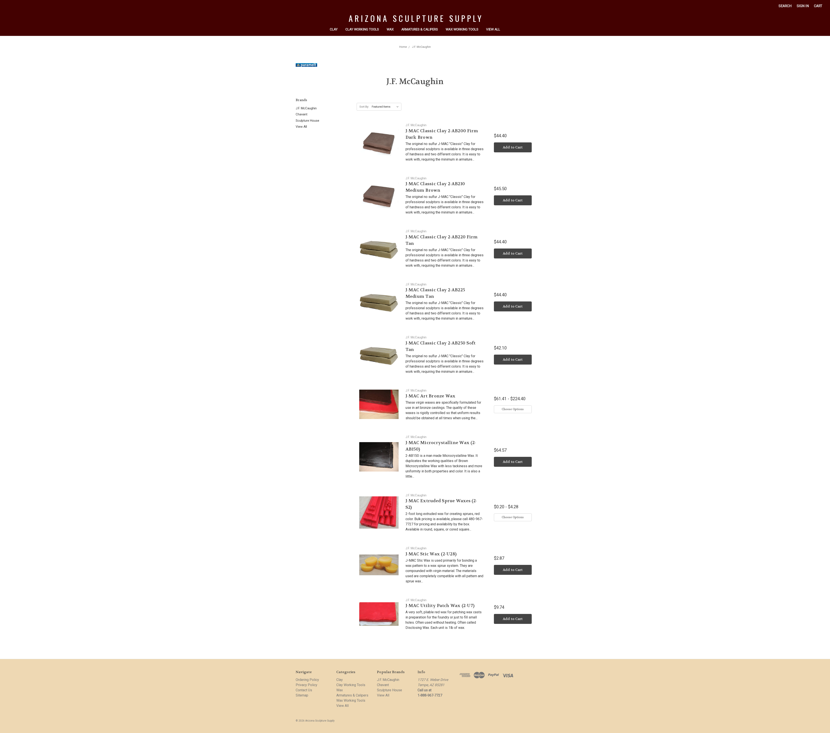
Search (785, 6)
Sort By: (364, 106)
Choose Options (513, 409)
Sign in (803, 6)
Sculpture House (307, 121)
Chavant (301, 114)
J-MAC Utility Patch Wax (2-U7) (440, 605)
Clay (334, 29)
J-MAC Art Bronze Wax (430, 396)
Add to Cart (513, 147)
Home (403, 46)
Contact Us (304, 690)
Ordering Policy (307, 680)
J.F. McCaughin (421, 46)
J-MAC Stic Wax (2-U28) (431, 554)
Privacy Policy (306, 685)
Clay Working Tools (362, 29)
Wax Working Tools (462, 29)
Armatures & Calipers (419, 29)
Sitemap (302, 695)
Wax (390, 29)
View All (493, 29)
